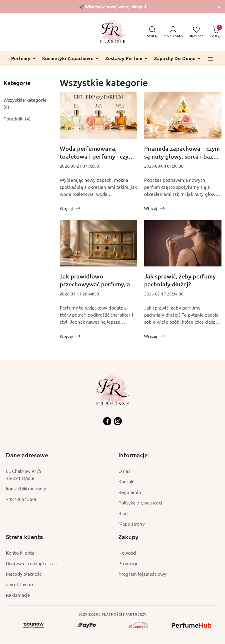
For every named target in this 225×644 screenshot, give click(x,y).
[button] (210, 59)
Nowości (127, 552)
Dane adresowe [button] (27, 455)
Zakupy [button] (128, 537)
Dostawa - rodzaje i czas (31, 563)
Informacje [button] (133, 455)
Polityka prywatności (140, 502)
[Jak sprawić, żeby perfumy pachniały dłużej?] (182, 246)
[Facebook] (107, 421)
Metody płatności (24, 574)
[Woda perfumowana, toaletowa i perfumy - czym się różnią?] (98, 118)
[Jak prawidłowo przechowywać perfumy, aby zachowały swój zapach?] (98, 246)
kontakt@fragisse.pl (26, 488)
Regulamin (129, 492)
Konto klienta (20, 552)
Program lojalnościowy (142, 574)
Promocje (128, 563)
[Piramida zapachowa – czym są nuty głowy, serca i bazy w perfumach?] (182, 118)
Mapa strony (131, 523)
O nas (124, 471)
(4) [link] (6, 107)
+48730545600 (22, 499)
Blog (123, 513)
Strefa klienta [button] (24, 537)
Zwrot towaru (20, 584)
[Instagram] (118, 421)
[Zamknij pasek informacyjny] (218, 6)
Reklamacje (18, 595)
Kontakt (126, 481)
